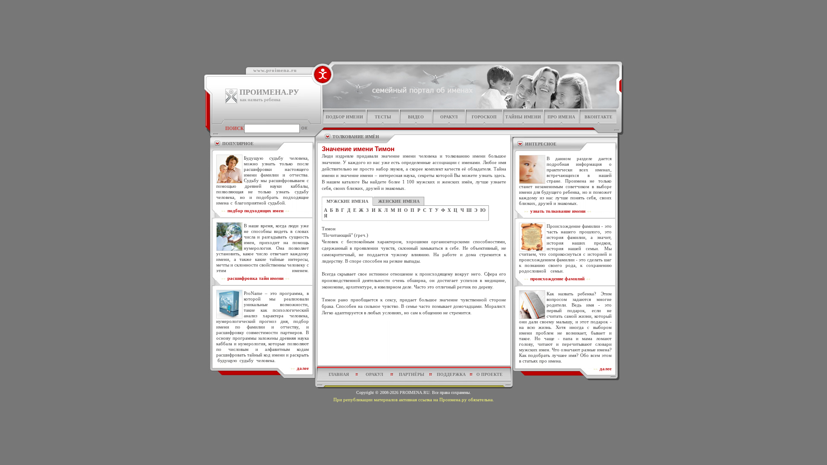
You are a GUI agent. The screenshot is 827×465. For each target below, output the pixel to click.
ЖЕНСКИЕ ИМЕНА (399, 201)
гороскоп (484, 117)
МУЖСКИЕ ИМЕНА (347, 201)
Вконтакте (598, 117)
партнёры (411, 374)
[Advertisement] (413, 337)
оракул (448, 117)
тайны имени (523, 117)
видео (416, 117)
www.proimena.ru (275, 70)
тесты (383, 117)
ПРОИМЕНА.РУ (269, 92)
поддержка (451, 374)
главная (339, 374)
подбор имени (344, 117)
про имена (561, 117)
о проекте (489, 374)
